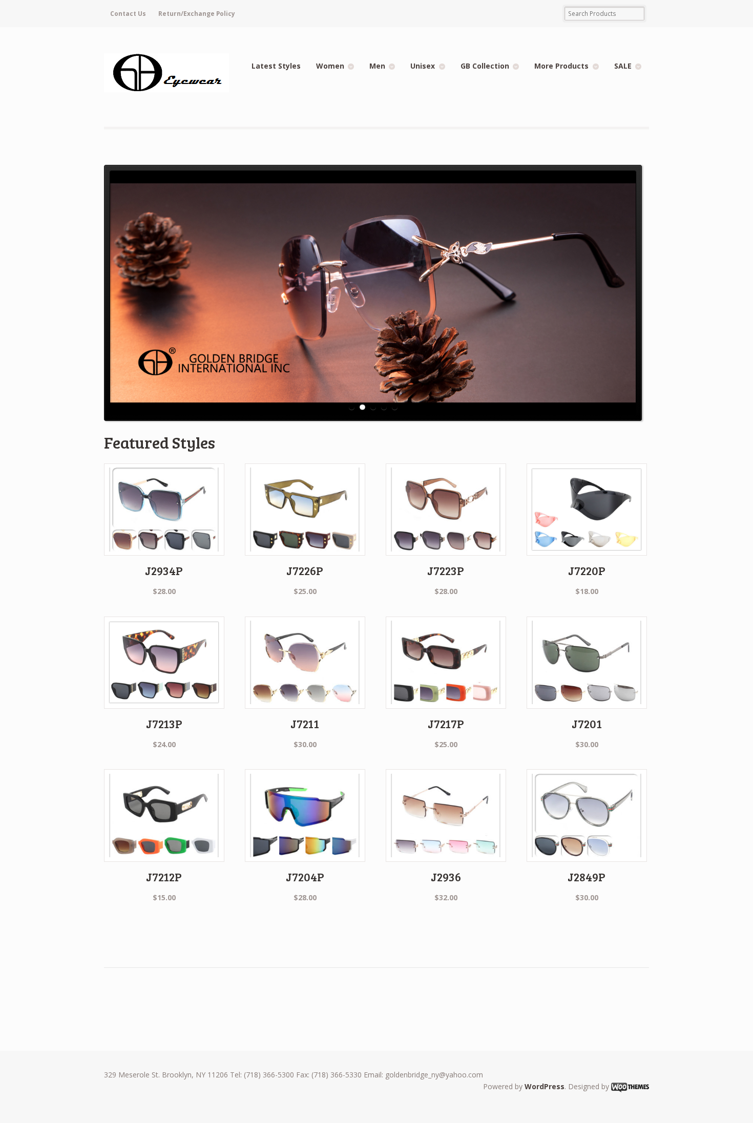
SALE (623, 66)
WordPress (544, 1086)
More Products (561, 66)
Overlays (627, 180)
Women (330, 66)
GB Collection (485, 66)
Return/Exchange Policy (196, 13)
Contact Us (128, 13)
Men (377, 66)
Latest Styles (276, 66)
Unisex (422, 66)
